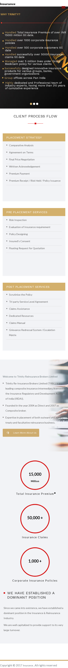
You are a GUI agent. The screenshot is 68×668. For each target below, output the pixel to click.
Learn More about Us (24, 432)
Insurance (28, 665)
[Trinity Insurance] (7, 4)
